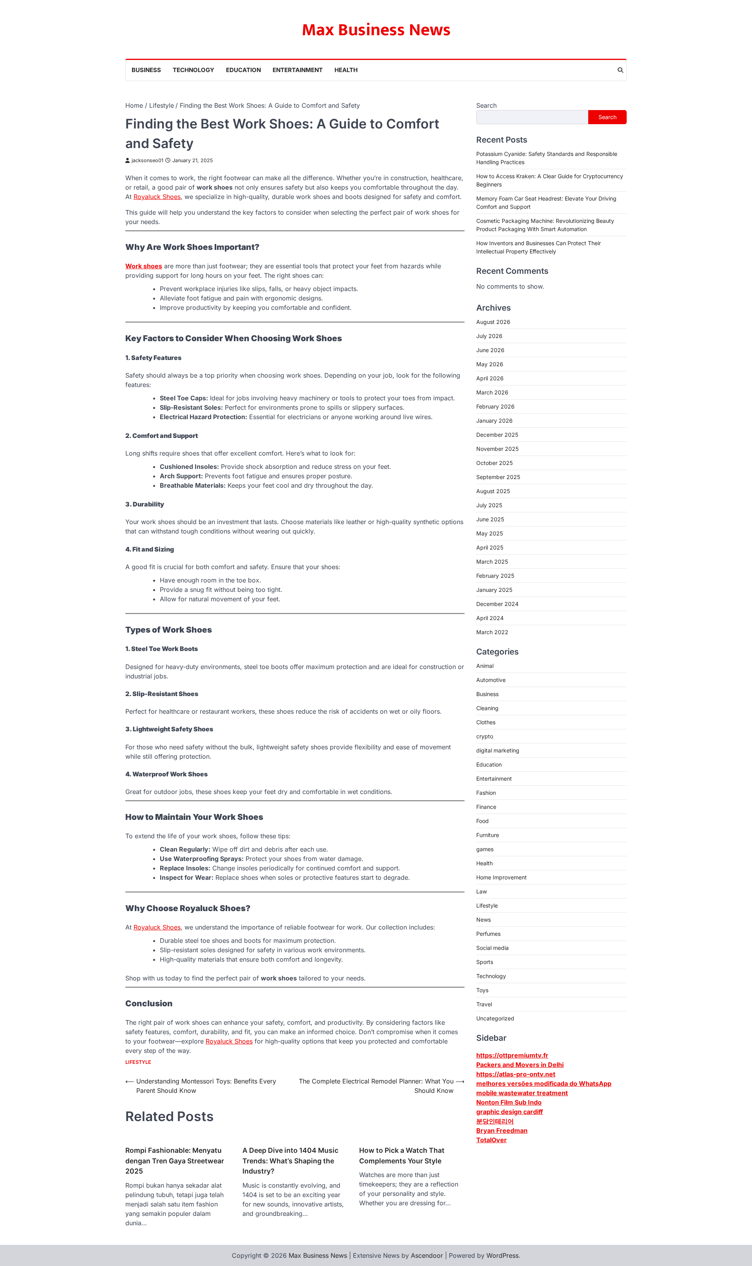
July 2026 (489, 336)
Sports (484, 962)
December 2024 (497, 603)
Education (243, 70)
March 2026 (492, 392)
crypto (484, 736)
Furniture (487, 835)
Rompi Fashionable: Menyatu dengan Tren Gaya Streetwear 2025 (174, 1160)
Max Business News (376, 30)
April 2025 (489, 547)
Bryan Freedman (502, 1130)
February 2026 (495, 406)
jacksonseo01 (147, 160)
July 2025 (489, 505)
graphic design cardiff (509, 1111)
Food (482, 820)
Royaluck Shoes (157, 197)
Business (146, 70)
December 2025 (497, 434)
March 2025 (492, 561)
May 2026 (489, 364)
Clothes (485, 722)
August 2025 (493, 491)
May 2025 (489, 533)
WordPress (502, 1255)
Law (481, 891)
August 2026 (493, 321)
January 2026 (494, 420)
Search (486, 105)
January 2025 (494, 589)
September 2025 (498, 477)
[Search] (620, 70)
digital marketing (497, 750)
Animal (485, 665)
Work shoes (143, 266)
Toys (482, 990)
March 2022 (492, 632)
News (483, 919)
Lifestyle (138, 1062)
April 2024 (490, 618)
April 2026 (490, 378)
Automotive (491, 679)
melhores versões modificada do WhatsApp (543, 1083)
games (485, 849)
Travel (484, 1004)
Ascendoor (427, 1255)
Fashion (486, 792)
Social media (492, 947)
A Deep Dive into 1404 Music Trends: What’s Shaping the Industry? (290, 1160)
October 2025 (494, 462)
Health (346, 70)
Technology (193, 70)
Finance (486, 806)
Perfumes (488, 933)
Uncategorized (495, 1018)
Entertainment (298, 70)
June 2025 (490, 519)
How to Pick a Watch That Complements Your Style (402, 1155)
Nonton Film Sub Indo (509, 1102)
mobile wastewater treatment (522, 1092)
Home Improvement (501, 877)
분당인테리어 (495, 1121)
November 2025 (497, 448)
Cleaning (487, 708)
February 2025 (495, 575)
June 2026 (490, 350)
